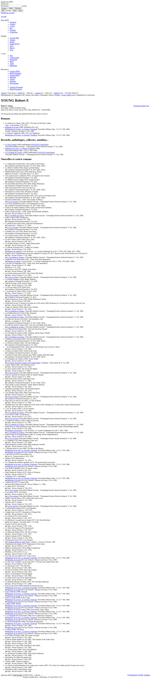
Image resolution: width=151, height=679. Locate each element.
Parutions (13, 22)
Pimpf (12, 89)
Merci (12, 62)
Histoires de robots (13, 261)
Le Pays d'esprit (10, 145)
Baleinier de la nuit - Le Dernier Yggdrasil (22, 129)
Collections (14, 32)
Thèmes (12, 40)
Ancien (12, 79)
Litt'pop (13, 87)
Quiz (11, 50)
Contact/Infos (14, 58)
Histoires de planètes (14, 251)
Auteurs (12, 24)
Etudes (12, 42)
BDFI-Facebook (15, 73)
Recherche (13, 60)
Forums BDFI (15, 75)
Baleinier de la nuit (11, 127)
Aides (12, 64)
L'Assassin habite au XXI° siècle (18, 542)
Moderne (13, 77)
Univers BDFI (15, 71)
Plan (11, 56)
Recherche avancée (7, 13)
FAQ (11, 46)
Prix (11, 28)
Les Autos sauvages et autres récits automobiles (23, 363)
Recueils (13, 30)
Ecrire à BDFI (67, 95)
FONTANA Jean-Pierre (39, 145)
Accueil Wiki (14, 38)
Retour (4, 93)
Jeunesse (13, 81)
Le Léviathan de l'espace (14, 152)
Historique (13, 66)
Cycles (12, 26)
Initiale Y (57, 93)
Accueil (3, 16)
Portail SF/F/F (15, 44)
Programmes (14, 83)
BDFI (20, 93)
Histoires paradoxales (14, 430)
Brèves (12, 48)
